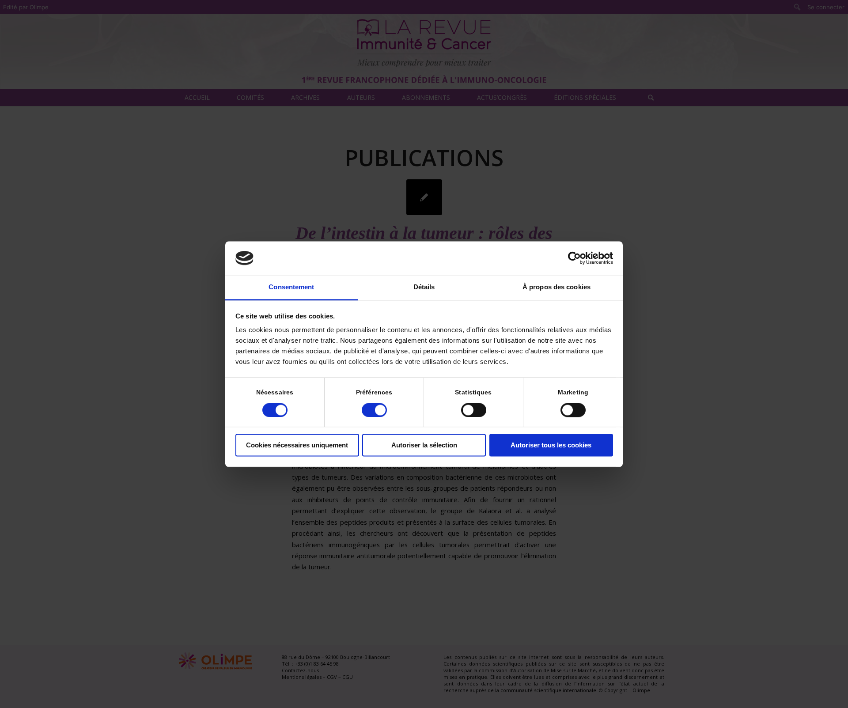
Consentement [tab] (291, 287)
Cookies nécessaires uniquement (297, 445)
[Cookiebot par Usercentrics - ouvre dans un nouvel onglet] (574, 258)
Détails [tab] (424, 287)
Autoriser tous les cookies (551, 445)
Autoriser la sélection (424, 445)
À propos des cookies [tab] (556, 287)
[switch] (374, 410)
